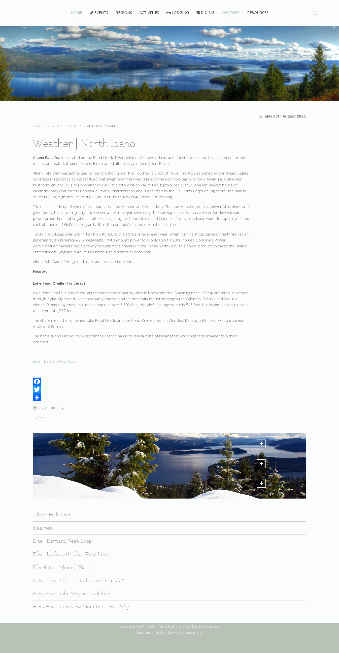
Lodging (180, 12)
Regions (124, 12)
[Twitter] (141, 389)
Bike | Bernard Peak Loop (55, 361)
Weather (231, 12)
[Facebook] (141, 382)
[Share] (141, 397)
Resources (258, 12)
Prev (42, 417)
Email (60, 408)
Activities (149, 12)
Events (100, 12)
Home (76, 12)
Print (42, 408)
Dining (207, 12)
